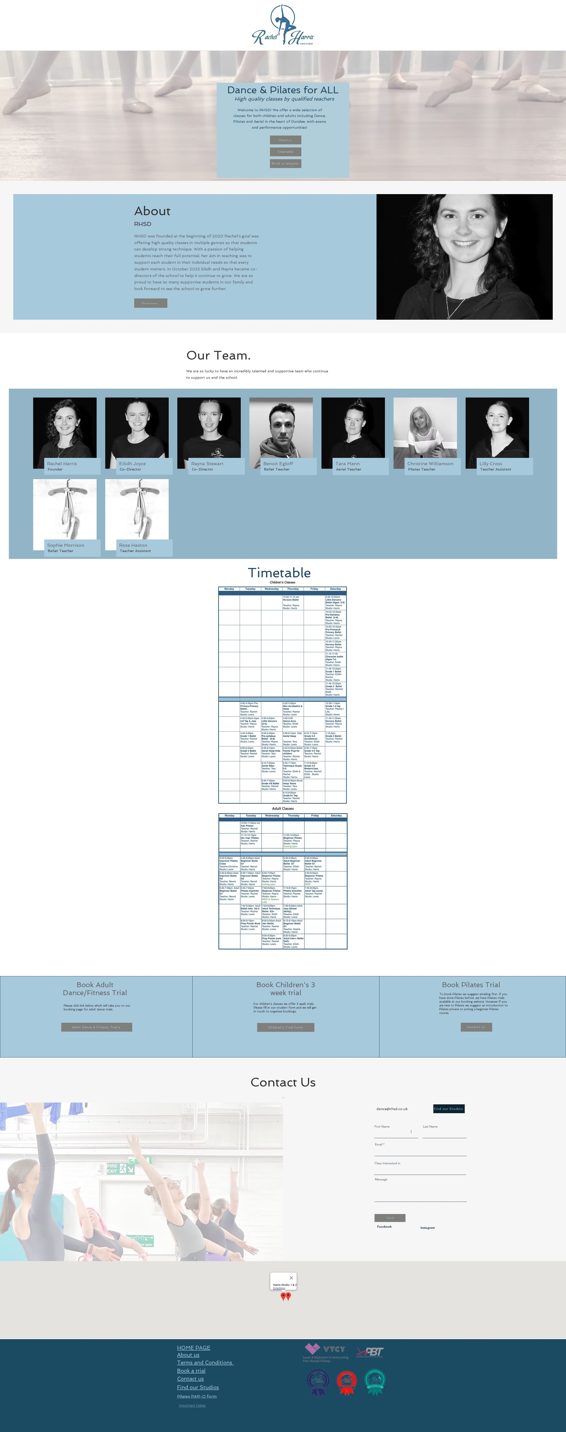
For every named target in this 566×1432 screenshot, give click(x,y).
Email (378, 1144)
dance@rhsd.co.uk (392, 1109)
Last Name (430, 1126)
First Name (382, 1126)
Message (381, 1179)
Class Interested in (387, 1163)
